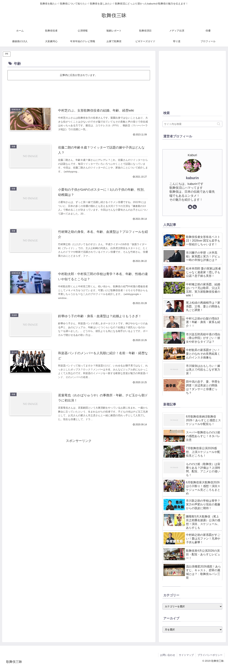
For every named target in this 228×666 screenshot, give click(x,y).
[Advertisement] (78, 91)
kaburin (192, 178)
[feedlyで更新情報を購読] (190, 207)
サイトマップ (186, 655)
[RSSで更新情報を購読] (195, 207)
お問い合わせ (167, 655)
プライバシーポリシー (210, 655)
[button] (219, 124)
